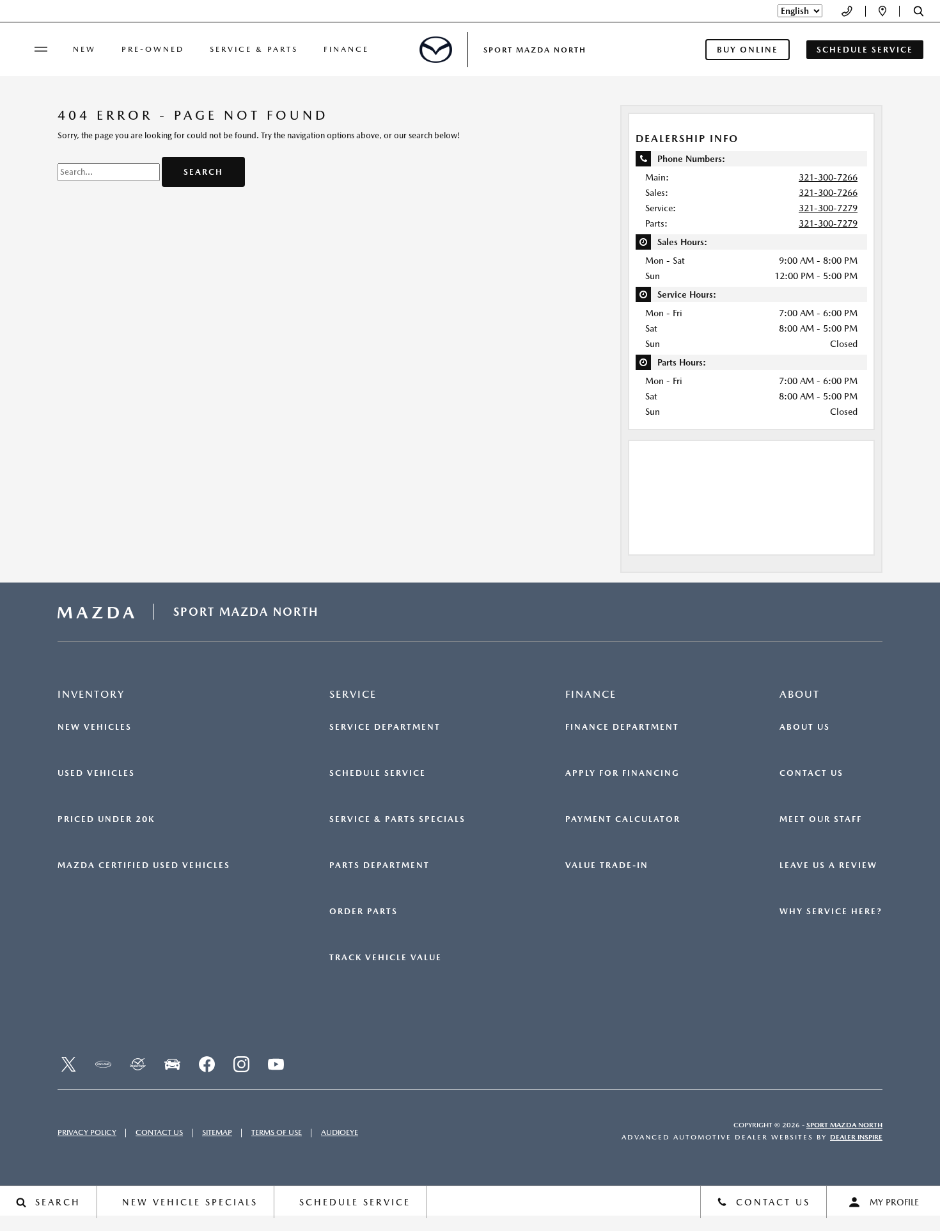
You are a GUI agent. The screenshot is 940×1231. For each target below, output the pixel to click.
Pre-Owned (152, 49)
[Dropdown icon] (847, 11)
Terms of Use (276, 1132)
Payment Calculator (622, 819)
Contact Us (811, 773)
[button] (919, 11)
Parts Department (379, 865)
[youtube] (276, 1064)
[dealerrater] (137, 1064)
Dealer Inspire (856, 1137)
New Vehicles (95, 727)
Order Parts (363, 911)
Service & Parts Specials (397, 819)
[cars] (103, 1064)
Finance (346, 49)
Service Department (385, 727)
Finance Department (622, 727)
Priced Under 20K (106, 819)
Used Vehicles (96, 773)
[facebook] (206, 1064)
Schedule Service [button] (865, 49)
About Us (804, 727)
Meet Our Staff (820, 819)
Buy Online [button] (747, 49)
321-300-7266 (828, 177)
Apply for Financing (622, 773)
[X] (68, 1064)
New (84, 49)
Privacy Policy (87, 1132)
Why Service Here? (830, 911)
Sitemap (217, 1132)
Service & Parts (254, 49)
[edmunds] (172, 1064)
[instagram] (241, 1064)
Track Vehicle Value (385, 957)
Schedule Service (377, 773)
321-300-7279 (828, 208)
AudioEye (339, 1132)
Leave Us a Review (828, 865)
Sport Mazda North (844, 1125)
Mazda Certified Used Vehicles (144, 865)
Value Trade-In (606, 865)
